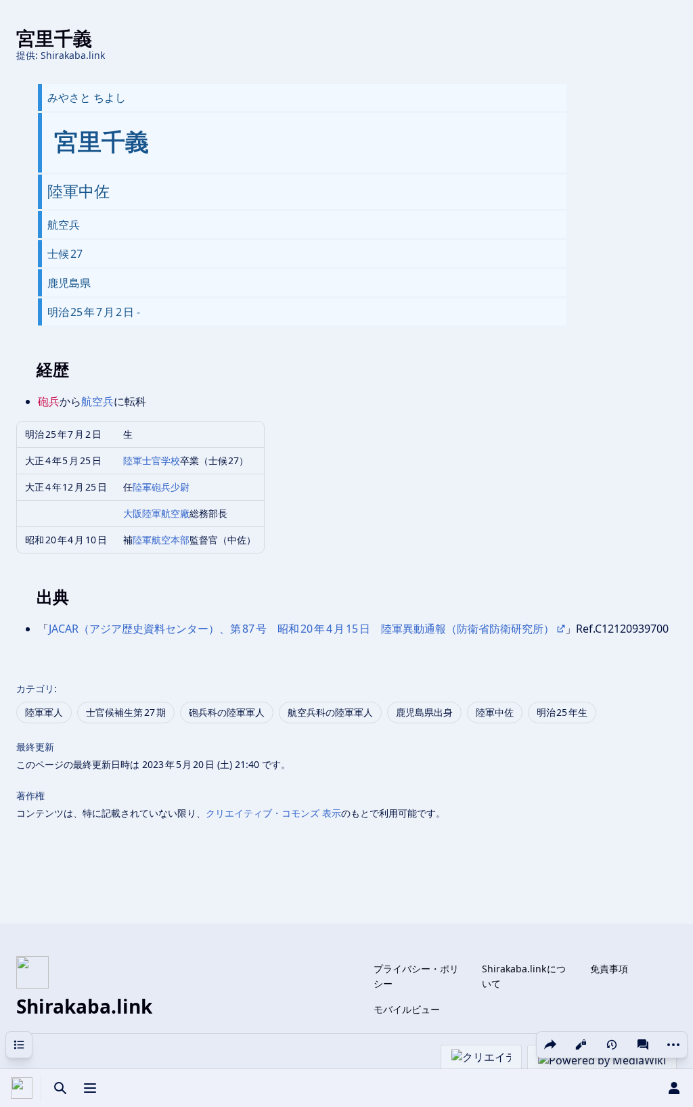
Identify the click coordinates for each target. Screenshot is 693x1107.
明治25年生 (562, 712)
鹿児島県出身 (424, 712)
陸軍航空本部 (161, 539)
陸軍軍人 (44, 712)
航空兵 (97, 401)
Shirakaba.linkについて (524, 976)
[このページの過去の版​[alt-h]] (612, 1044)
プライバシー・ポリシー (416, 976)
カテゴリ (35, 688)
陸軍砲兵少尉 (161, 486)
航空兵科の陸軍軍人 (330, 712)
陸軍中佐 (495, 712)
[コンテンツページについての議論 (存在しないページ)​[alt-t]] (643, 1044)
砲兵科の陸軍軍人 (227, 712)
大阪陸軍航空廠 (156, 513)
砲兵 (49, 401)
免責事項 (609, 968)
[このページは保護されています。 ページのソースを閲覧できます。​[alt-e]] (580, 1044)
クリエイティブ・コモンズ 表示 (273, 813)
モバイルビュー (407, 1009)
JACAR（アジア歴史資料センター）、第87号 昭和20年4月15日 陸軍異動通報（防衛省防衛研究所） (301, 628)
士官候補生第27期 (126, 712)
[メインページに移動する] (21, 1088)
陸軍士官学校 (151, 460)
